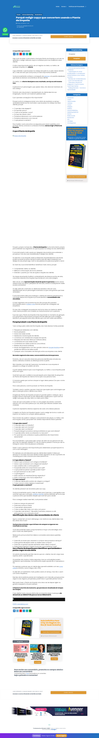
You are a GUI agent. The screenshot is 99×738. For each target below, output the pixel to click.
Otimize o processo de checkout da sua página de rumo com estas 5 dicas (21, 655)
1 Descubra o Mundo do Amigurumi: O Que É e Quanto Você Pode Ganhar (75, 84)
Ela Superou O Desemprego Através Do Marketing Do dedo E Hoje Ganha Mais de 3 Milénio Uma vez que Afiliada (37, 656)
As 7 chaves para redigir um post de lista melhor (54, 655)
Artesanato (70, 98)
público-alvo (31, 304)
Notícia (69, 114)
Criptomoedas (71, 101)
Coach (18, 14)
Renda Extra (38, 14)
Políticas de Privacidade (76, 6)
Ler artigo (21, 660)
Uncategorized (71, 123)
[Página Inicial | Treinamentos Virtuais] (16, 9)
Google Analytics (53, 347)
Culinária (69, 103)
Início (57, 6)
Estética (69, 108)
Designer (69, 107)
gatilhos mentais (38, 494)
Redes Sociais (71, 116)
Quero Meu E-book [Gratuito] (51, 632)
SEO (68, 119)
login (27, 673)
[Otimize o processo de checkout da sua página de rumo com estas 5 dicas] (21, 652)
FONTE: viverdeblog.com (20, 604)
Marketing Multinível (72, 112)
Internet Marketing (27, 14)
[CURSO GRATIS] (68, 36)
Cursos (63, 6)
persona (47, 76)
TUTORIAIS (70, 121)
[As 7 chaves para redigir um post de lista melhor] (54, 652)
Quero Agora (61, 736)
